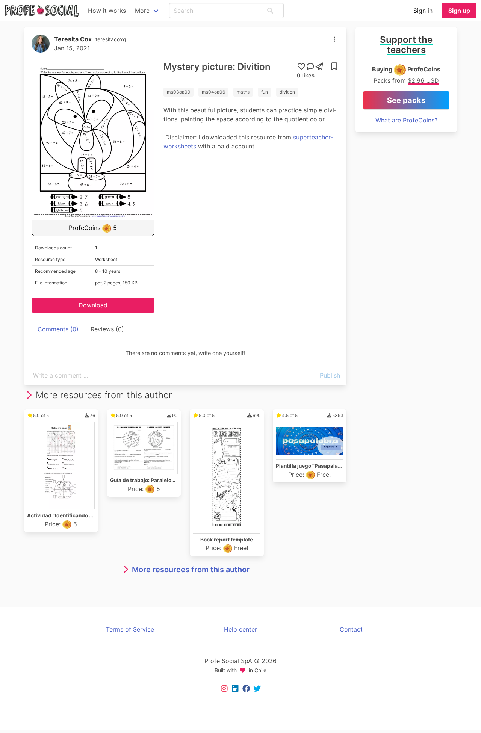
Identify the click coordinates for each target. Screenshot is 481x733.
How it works (107, 10)
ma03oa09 (178, 92)
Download (93, 305)
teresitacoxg (110, 39)
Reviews (107, 329)
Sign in (423, 10)
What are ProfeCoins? (406, 120)
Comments (58, 329)
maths (243, 92)
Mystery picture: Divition (217, 66)
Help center (240, 629)
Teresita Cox (73, 39)
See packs (406, 100)
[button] (270, 11)
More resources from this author (191, 569)
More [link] (142, 10)
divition (287, 92)
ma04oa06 (213, 92)
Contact (351, 629)
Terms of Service (130, 629)
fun (264, 92)
